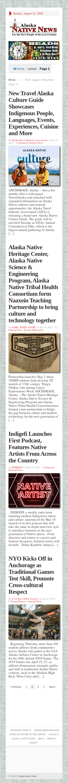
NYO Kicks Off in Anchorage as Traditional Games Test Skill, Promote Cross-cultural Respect (31, 575)
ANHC (15, 327)
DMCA (41, 738)
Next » (52, 687)
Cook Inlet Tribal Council (25, 598)
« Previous (15, 687)
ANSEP (23, 327)
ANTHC (32, 327)
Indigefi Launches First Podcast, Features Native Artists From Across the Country (32, 447)
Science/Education (33, 330)
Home (20, 69)
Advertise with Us (20, 730)
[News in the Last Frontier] (34, 27)
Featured (23, 142)
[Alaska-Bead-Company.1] (34, 50)
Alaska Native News (26, 775)
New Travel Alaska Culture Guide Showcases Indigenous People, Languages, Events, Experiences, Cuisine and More (33, 113)
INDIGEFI (17, 467)
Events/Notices (19, 601)
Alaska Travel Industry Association (29, 140)
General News (36, 142)
